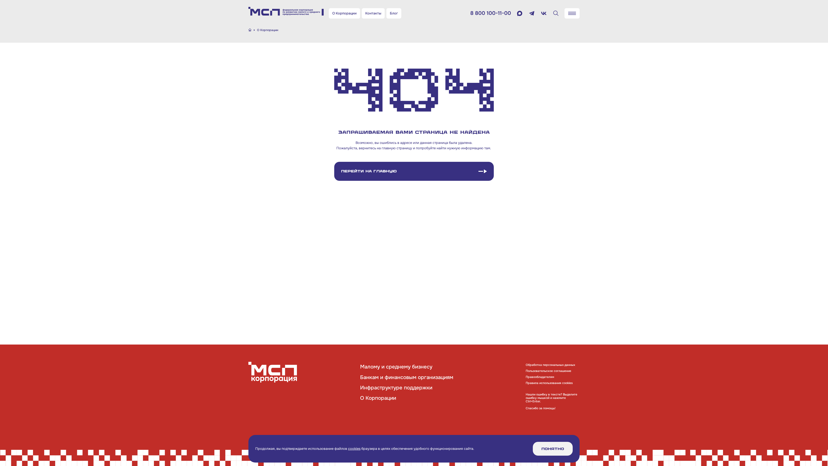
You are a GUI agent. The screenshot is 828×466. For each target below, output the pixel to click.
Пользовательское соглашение (548, 371)
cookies (354, 448)
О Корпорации (344, 13)
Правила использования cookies (549, 383)
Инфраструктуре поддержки (396, 387)
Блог (394, 13)
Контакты (373, 13)
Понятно (552, 449)
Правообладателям (540, 377)
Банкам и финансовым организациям (406, 377)
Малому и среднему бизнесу (396, 367)
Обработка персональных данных (550, 365)
